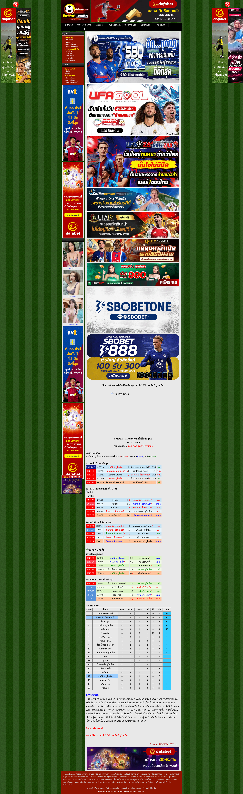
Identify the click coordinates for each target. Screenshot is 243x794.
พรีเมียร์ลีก (69, 51)
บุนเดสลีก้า (69, 58)
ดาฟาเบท (69, 73)
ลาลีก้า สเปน (70, 53)
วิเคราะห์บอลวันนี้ (84, 27)
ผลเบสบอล (69, 42)
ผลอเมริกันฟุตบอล (72, 47)
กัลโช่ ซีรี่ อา (70, 56)
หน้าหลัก (69, 25)
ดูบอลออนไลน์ (115, 25)
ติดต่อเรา (161, 25)
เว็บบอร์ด (146, 788)
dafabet (68, 71)
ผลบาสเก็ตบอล (71, 44)
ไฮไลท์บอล (145, 25)
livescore (99, 25)
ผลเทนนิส (69, 40)
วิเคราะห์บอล (70, 78)
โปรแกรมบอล (130, 25)
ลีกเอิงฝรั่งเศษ (70, 60)
